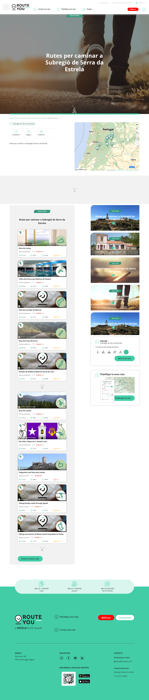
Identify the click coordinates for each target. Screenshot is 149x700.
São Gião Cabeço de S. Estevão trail (33, 441)
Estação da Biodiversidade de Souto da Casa (36, 372)
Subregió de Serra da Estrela (39, 118)
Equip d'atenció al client (125, 672)
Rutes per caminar (14, 118)
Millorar (133, 9)
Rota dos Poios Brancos (28, 341)
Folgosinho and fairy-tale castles (32, 472)
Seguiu (28, 135)
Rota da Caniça (25, 248)
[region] (106, 146)
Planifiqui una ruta (69, 616)
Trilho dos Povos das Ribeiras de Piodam (35, 279)
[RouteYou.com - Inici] (20, 7)
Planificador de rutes (123, 398)
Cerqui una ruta (68, 629)
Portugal (22, 118)
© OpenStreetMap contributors (131, 170)
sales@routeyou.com (124, 661)
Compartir (16, 135)
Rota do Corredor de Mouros (30, 310)
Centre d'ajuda (121, 676)
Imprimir (41, 135)
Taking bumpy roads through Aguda (33, 503)
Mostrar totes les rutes (30, 559)
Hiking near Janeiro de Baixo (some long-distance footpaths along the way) (49, 534)
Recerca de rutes (124, 358)
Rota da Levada (25, 411)
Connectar (125, 617)
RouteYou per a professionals (122, 3)
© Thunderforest (119, 170)
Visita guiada (104, 3)
